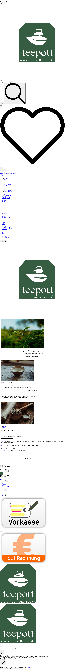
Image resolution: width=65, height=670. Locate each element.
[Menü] (1, 80)
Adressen (10, 173)
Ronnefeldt (4, 448)
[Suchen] (10, 82)
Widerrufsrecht (4, 487)
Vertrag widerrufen (3, 479)
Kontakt (3, 482)
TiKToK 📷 (4, 495)
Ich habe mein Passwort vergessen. (5, 649)
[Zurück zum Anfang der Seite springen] (1, 666)
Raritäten (4, 426)
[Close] (1, 646)
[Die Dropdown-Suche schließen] (12, 82)
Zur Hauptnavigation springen (19, 0)
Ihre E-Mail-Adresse (3, 648)
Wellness (4, 427)
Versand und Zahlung (5, 486)
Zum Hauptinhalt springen (4, 0)
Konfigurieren (10, 668)
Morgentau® (3, 450)
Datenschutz (4, 484)
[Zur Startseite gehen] (1, 474)
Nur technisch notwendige (4, 668)
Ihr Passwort (13, 649)
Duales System (4, 493)
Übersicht (1, 173)
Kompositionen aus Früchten (7, 428)
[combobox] (4, 82)
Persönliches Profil (6, 173)
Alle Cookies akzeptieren (16, 668)
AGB (3, 485)
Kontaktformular (7, 478)
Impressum (4, 483)
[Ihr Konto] (1, 168)
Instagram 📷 (4, 494)
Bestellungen (14, 173)
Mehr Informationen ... (30, 667)
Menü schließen (4, 170)
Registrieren (2, 654)
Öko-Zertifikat (4, 492)
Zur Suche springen (11, 0)
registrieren (3, 172)
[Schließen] (0, 669)
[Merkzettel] (32, 166)
